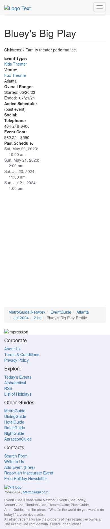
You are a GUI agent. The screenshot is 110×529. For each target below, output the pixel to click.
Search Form (16, 456)
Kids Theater (15, 64)
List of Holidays (17, 394)
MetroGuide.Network (26, 312)
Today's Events (17, 377)
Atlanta (82, 312)
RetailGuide (14, 427)
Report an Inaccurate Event (28, 473)
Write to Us (14, 461)
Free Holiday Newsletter (25, 478)
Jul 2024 (21, 317)
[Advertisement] (55, 252)
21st (37, 317)
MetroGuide (14, 410)
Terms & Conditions (21, 354)
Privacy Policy (16, 360)
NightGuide (14, 433)
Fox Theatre (15, 75)
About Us (12, 349)
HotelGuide (14, 422)
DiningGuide (15, 416)
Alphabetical (15, 382)
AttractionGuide (18, 439)
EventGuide (60, 312)
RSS (8, 388)
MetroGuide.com (35, 492)
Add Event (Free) (19, 467)
